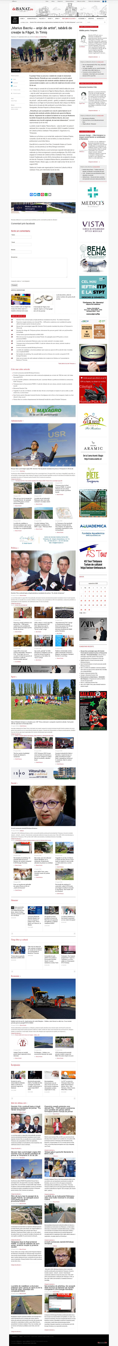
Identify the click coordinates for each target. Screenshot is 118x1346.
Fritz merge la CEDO (41, 480)
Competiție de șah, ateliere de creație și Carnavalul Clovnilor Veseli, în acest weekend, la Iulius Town (51, 959)
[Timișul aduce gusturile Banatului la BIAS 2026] (18, 949)
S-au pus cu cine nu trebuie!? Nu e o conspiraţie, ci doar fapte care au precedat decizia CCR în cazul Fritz (93, 73)
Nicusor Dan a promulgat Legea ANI (54, 480)
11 (97, 596)
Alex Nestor (38, 631)
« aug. (80, 613)
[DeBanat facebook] (103, 2)
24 (93, 605)
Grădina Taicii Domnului (86, 83)
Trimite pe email (16, 89)
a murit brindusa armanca (21, 840)
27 (105, 605)
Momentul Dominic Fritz (88, 87)
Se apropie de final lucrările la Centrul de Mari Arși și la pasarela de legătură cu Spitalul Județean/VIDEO (51, 920)
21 (81, 605)
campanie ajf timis (23, 735)
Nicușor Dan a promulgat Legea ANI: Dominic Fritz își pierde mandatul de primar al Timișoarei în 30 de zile (42, 468)
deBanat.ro (55, 1156)
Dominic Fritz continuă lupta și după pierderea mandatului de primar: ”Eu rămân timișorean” (53, 22)
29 (85, 609)
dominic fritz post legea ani (21, 605)
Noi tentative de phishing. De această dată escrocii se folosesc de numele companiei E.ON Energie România (60, 1287)
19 (101, 600)
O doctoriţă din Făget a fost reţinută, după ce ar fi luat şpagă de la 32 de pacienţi (43, 309)
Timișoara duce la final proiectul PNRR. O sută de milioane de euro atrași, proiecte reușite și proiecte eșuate (63, 489)
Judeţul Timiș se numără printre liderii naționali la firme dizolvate (22, 1054)
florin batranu (30, 735)
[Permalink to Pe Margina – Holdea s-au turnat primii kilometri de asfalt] (43, 1042)
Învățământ (15, 1064)
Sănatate (14, 900)
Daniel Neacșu (23, 726)
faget (12, 107)
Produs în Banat (84, 131)
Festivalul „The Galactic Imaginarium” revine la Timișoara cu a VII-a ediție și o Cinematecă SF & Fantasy (68, 959)
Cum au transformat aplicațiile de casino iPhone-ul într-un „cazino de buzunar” (22, 886)
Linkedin (15, 86)
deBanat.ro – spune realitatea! (23, 1341)
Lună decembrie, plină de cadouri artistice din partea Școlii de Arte (65, 297)
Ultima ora (86, 26)
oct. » (84, 613)
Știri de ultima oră (18, 1103)
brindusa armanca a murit (33, 840)
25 (97, 605)
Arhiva (53, 1)
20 (105, 600)
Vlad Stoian (22, 471)
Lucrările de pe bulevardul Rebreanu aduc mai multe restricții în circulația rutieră (39, 341)
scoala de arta (17, 107)
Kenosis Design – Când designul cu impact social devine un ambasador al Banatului (92, 137)
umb (38, 1034)
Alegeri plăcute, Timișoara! (89, 124)
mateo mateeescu (38, 735)
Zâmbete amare (93, 26)
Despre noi (60, 1)
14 (81, 600)
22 (85, 605)
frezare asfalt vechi (19, 1034)
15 (85, 600)
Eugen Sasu (82, 103)
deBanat (22, 830)
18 (97, 600)
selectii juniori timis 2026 (47, 735)
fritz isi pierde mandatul (30, 480)
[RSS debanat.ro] (106, 2)
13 (105, 596)
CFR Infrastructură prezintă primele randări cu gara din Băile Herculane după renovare (64, 1054)
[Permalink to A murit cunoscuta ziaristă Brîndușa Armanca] (43, 805)
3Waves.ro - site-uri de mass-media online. (26, 1343)
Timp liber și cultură (68, 18)
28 (81, 609)
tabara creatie (14, 109)
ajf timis (17, 735)
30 (89, 609)
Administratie (16, 420)
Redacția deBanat (70, 1)
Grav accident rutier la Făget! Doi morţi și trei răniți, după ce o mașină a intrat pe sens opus (20, 309)
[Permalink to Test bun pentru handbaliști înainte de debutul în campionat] (23, 743)
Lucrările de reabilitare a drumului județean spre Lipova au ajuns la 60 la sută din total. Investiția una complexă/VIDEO (26, 1288)
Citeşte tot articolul (15, 479)
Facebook (15, 82)
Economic (82, 18)
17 (93, 600)
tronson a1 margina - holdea (30, 1034)
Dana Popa (44, 37)
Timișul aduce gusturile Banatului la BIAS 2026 (30, 334)
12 (101, 596)
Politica (14, 547)
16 (89, 600)
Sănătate (91, 18)
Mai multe (100, 18)
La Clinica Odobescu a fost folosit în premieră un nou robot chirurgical (68, 918)
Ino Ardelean (18, 661)
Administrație (31, 18)
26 (101, 605)
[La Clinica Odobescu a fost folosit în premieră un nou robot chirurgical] (68, 910)
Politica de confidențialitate (94, 1)
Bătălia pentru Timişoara (88, 30)
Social (13, 783)
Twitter (14, 79)
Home (47, 1)
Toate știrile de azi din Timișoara (66, 363)
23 (89, 605)
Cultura (37, 37)
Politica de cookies (81, 1)
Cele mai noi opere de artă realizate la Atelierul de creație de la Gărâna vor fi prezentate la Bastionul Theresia (35, 950)
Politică (41, 18)
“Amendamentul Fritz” (20, 480)
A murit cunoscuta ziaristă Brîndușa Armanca (29, 347)
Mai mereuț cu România (89, 118)
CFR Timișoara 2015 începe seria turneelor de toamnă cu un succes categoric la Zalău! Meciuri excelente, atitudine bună (42, 757)
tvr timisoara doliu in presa (45, 840)
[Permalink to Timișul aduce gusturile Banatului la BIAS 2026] (60, 1167)
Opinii (56, 18)
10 (93, 596)
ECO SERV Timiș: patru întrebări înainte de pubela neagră (42, 873)
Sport (50, 18)
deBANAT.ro (59, 9)
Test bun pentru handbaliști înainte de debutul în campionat (21, 755)
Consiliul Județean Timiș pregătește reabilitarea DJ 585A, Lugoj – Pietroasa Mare (43, 525)
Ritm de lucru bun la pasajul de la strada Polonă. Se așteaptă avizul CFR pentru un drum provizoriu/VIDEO (25, 1198)
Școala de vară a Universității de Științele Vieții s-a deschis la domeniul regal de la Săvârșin (18, 1084)
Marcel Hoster (18, 505)
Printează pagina (16, 93)
